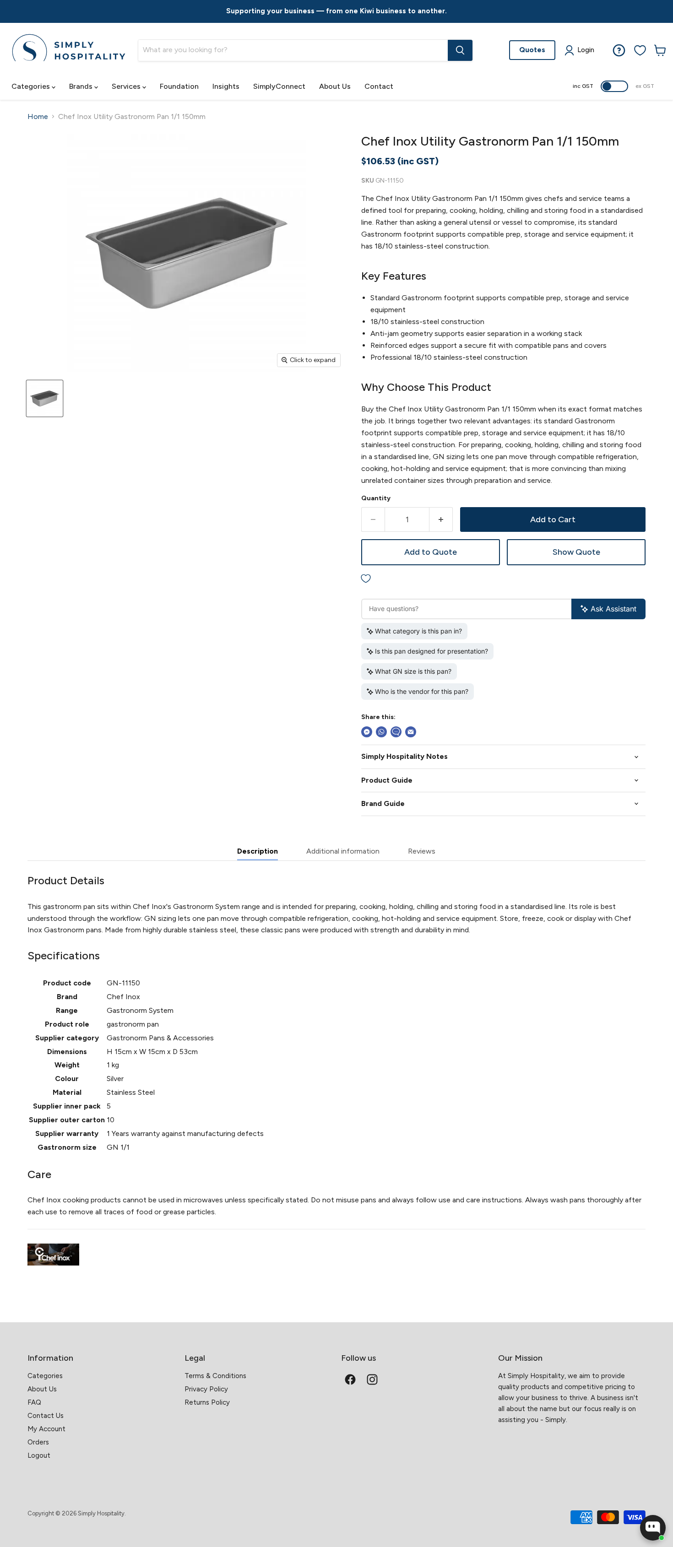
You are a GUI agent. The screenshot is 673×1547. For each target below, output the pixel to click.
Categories (31, 86)
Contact (378, 86)
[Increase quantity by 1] (441, 519)
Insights (225, 86)
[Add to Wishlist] (503, 579)
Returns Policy (207, 1402)
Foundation (179, 86)
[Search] (460, 50)
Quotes (532, 49)
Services (127, 86)
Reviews (421, 851)
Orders (38, 1442)
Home (37, 117)
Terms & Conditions (215, 1376)
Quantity (376, 498)
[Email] (410, 731)
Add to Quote (430, 552)
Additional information (343, 851)
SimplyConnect (279, 86)
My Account (46, 1429)
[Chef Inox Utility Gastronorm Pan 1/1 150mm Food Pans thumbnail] (45, 398)
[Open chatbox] (653, 1528)
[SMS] (396, 731)
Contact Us (45, 1416)
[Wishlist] (640, 50)
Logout (38, 1455)
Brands (81, 86)
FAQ (34, 1402)
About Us (335, 86)
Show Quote (576, 552)
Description (257, 851)
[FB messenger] (366, 731)
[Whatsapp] (381, 731)
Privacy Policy (206, 1389)
